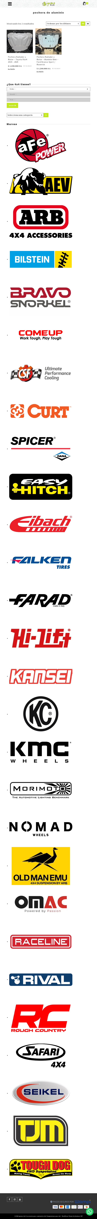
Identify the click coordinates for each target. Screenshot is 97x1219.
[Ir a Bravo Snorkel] (40, 297)
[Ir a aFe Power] (40, 145)
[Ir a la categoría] (46, 115)
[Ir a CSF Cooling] (40, 373)
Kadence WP (78, 1216)
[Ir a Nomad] (40, 828)
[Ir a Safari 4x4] (40, 1055)
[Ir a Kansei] (40, 676)
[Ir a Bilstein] (40, 259)
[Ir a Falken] (40, 562)
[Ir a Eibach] (40, 524)
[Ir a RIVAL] (40, 979)
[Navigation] (10, 4)
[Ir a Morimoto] (40, 790)
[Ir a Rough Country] (40, 1017)
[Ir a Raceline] (40, 941)
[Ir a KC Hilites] (40, 714)
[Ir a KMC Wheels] (40, 752)
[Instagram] (14, 1199)
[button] (89, 1211)
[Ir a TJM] (40, 1131)
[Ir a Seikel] (40, 1093)
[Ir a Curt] (40, 411)
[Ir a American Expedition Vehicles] (40, 183)
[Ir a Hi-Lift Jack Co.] (40, 638)
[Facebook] (9, 1199)
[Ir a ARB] (40, 221)
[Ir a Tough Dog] (40, 1169)
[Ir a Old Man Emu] (40, 865)
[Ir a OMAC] (40, 903)
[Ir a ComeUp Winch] (40, 335)
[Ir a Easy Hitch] (40, 486)
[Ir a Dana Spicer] (40, 448)
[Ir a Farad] (40, 600)
